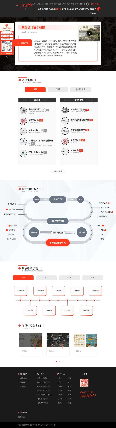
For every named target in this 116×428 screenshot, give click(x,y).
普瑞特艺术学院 (43, 391)
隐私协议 (21, 417)
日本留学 (23, 386)
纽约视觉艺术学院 (44, 395)
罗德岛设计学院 (43, 386)
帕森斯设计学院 (43, 382)
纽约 (81, 4)
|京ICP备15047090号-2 (48, 425)
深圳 (38, 4)
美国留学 (23, 382)
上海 (33, 4)
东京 (77, 4)
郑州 (72, 4)
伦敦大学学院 (42, 403)
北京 (29, 4)
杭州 (42, 4)
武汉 (59, 4)
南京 (55, 4)
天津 (68, 4)
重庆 (51, 4)
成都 (46, 4)
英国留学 (23, 378)
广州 (64, 4)
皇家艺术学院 (42, 378)
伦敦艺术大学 (42, 399)
